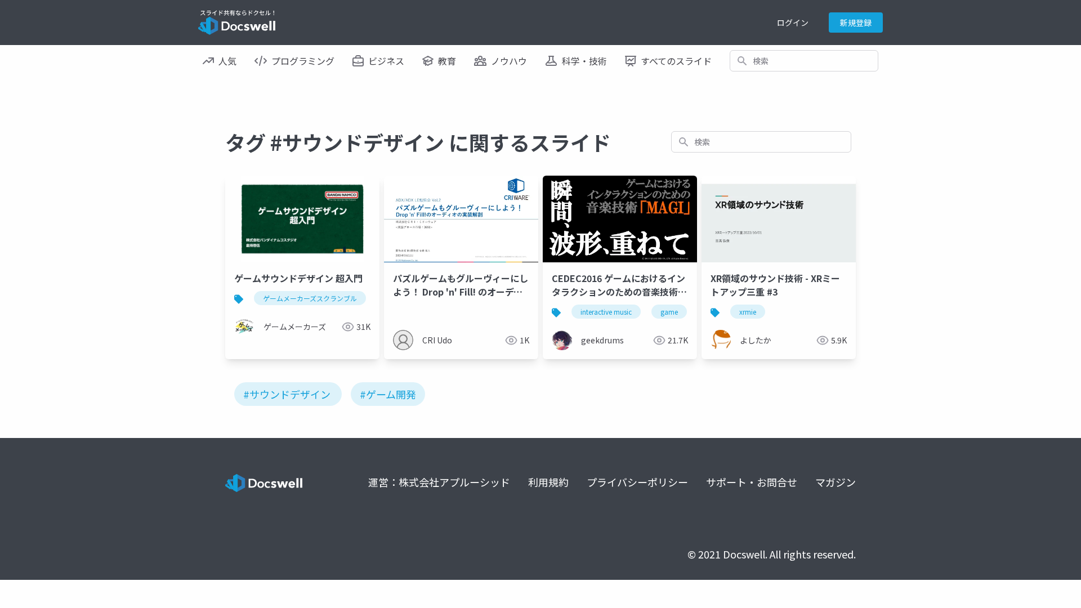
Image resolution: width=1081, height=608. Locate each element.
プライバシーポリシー (637, 482)
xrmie (747, 311)
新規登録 (856, 22)
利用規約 (548, 482)
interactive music (606, 311)
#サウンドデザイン (286, 394)
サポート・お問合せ (751, 482)
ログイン (792, 22)
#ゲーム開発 (388, 394)
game (669, 311)
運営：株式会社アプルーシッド (439, 482)
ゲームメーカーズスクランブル (310, 298)
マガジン (835, 482)
